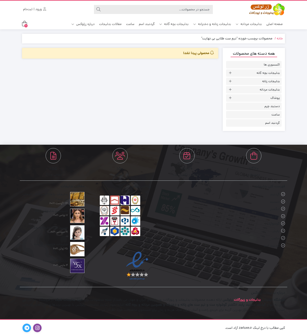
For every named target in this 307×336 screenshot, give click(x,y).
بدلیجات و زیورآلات (247, 299)
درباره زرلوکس (85, 24)
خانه (280, 38)
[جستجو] (98, 9)
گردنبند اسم (147, 24)
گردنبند (275, 194)
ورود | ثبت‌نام (33, 9)
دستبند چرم (272, 106)
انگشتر (275, 209)
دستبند (275, 201)
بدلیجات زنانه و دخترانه (214, 24)
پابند (276, 231)
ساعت (130, 24)
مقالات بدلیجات (110, 24)
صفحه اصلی (274, 24)
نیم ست (274, 216)
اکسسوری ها (272, 64)
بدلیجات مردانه (251, 24)
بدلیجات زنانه (271, 81)
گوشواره (274, 223)
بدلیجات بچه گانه (176, 24)
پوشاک (275, 98)
